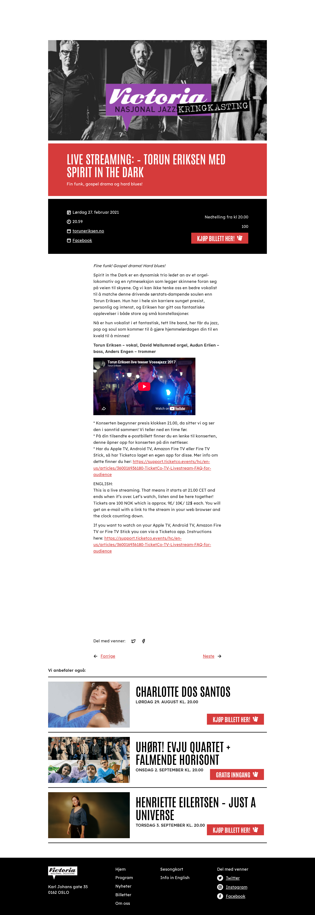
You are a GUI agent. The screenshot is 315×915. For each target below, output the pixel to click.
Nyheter (123, 886)
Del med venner (232, 869)
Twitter (233, 878)
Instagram (236, 887)
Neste (208, 656)
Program (124, 877)
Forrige (108, 656)
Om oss (122, 903)
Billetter (123, 894)
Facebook (82, 240)
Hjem (120, 869)
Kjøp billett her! (231, 719)
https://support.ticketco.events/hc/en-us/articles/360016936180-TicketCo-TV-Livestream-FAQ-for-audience (152, 468)
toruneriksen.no (88, 230)
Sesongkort (171, 869)
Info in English (175, 877)
